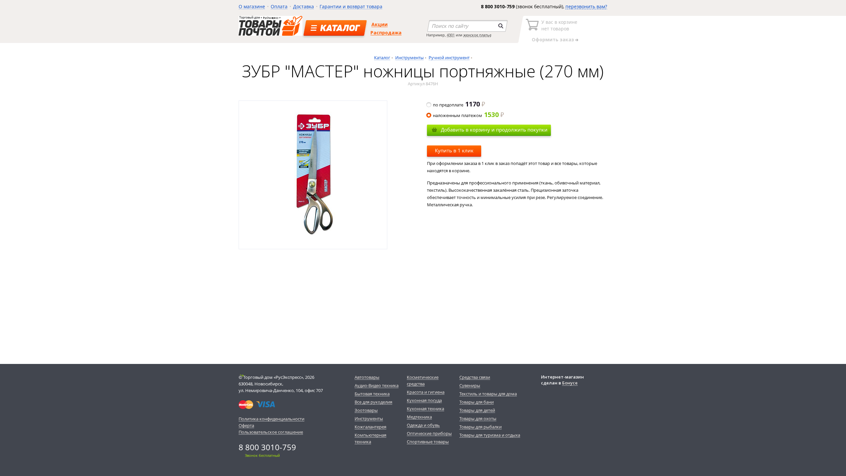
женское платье (477, 34)
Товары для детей (477, 410)
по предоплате (456, 105)
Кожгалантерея (370, 427)
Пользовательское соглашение (271, 432)
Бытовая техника (372, 394)
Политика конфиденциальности (271, 419)
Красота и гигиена (425, 392)
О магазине (252, 6)
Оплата (279, 6)
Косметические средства (423, 380)
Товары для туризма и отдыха (489, 435)
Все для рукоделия (373, 402)
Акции (379, 24)
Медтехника (419, 417)
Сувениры (469, 385)
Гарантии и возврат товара (351, 6)
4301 (451, 34)
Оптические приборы (429, 433)
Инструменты (409, 57)
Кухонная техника (425, 409)
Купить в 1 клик (454, 150)
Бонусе (570, 383)
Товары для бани (476, 402)
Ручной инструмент (449, 57)
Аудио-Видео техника (377, 385)
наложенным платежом (466, 115)
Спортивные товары (428, 442)
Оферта (246, 425)
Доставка (303, 6)
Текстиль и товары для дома (488, 394)
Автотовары (367, 377)
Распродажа (386, 32)
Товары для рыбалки (480, 427)
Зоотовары (366, 410)
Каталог (382, 57)
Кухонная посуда (424, 400)
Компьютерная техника (370, 438)
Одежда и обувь (423, 425)
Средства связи (474, 377)
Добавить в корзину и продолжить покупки (494, 129)
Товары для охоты (477, 418)
